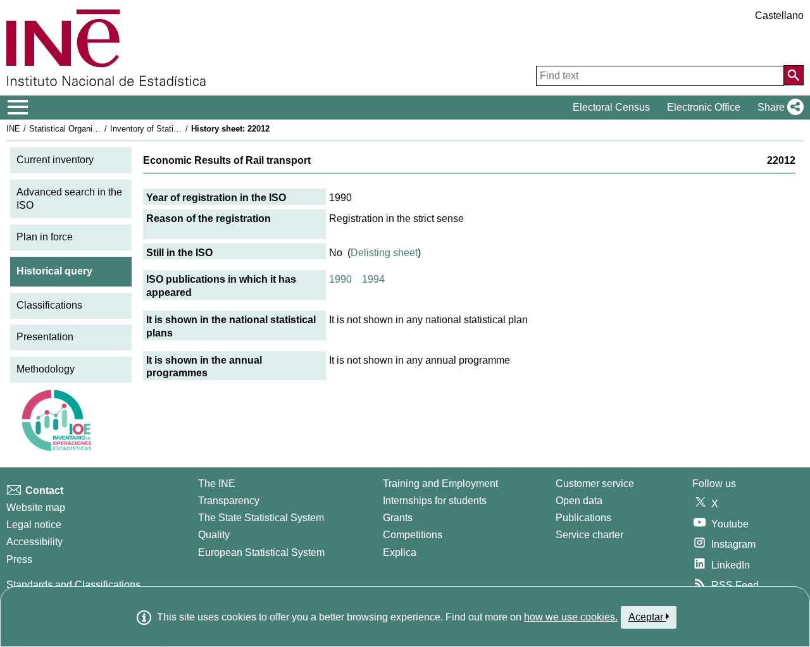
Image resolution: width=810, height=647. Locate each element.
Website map (35, 507)
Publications (583, 517)
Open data (579, 500)
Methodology (45, 369)
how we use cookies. (571, 617)
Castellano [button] (779, 15)
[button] (778, 107)
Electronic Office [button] (703, 107)
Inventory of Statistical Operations (172, 128)
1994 (373, 279)
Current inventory (55, 159)
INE (13, 128)
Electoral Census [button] (611, 107)
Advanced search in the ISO (69, 199)
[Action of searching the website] (793, 75)
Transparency (228, 500)
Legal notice (33, 524)
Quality (214, 534)
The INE (216, 483)
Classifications (49, 305)
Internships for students (435, 500)
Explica (399, 552)
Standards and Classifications (73, 584)
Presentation (44, 336)
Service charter (589, 534)
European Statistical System (261, 552)
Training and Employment (440, 483)
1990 (340, 279)
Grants (398, 517)
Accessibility (34, 541)
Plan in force (44, 236)
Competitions (412, 534)
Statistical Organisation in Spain (88, 128)
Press (19, 559)
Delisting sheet (384, 252)
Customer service (595, 483)
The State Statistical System (261, 517)
